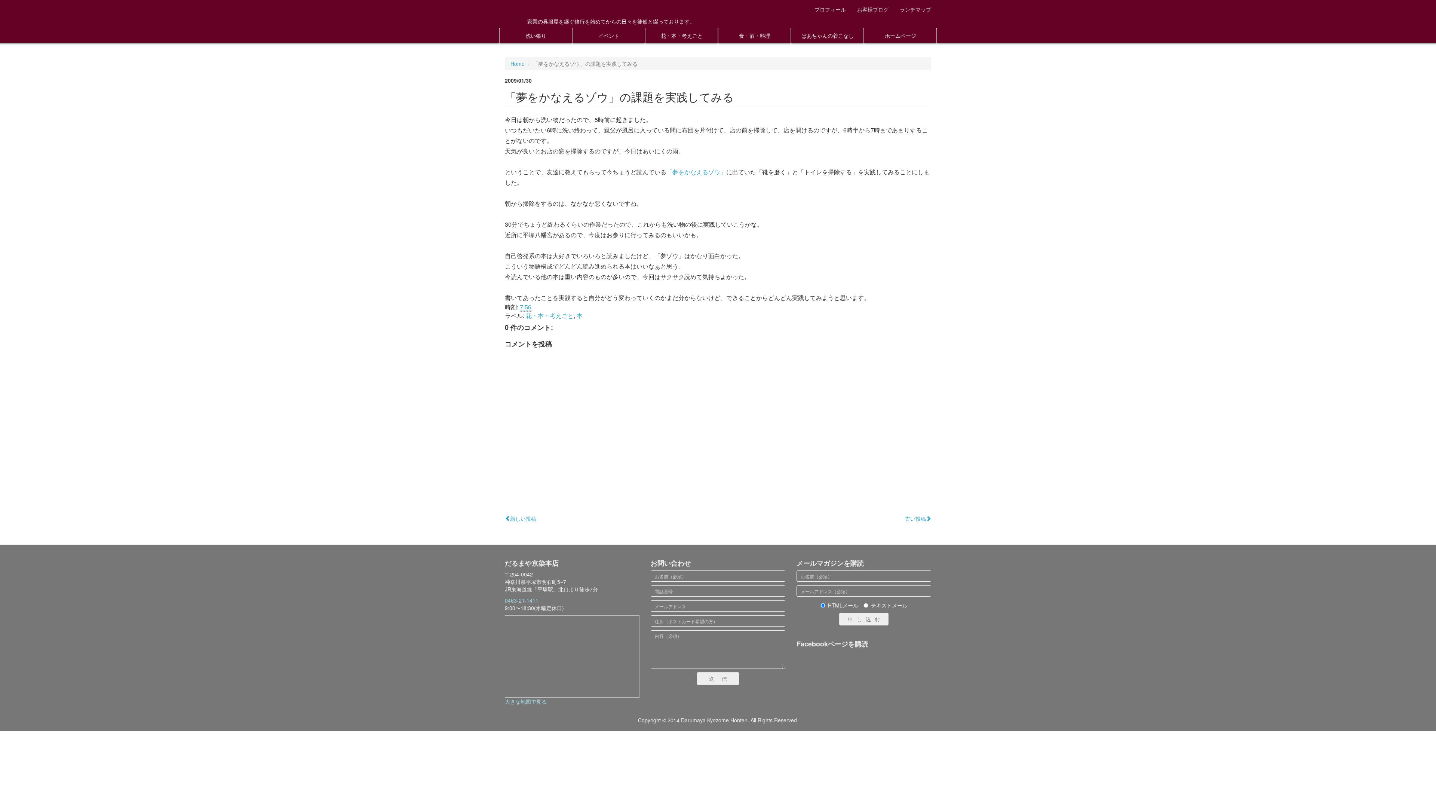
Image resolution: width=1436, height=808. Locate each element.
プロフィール (830, 9)
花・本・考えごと (682, 35)
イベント (608, 35)
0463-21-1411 (521, 600)
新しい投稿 (523, 518)
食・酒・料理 (754, 35)
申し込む (866, 619)
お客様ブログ (873, 9)
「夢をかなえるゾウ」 (696, 172)
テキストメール (889, 605)
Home (517, 63)
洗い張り (535, 35)
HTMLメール (843, 605)
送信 (721, 678)
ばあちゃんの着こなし (827, 35)
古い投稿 (915, 518)
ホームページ (900, 35)
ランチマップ (915, 9)
